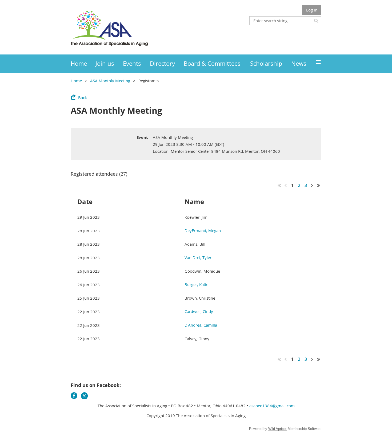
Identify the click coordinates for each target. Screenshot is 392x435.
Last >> (318, 185)
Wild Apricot (277, 429)
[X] (84, 395)
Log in (311, 10)
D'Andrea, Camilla (201, 325)
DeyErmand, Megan (203, 230)
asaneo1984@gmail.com (272, 405)
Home (76, 80)
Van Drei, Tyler (198, 257)
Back (82, 97)
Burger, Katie (196, 284)
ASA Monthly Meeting (110, 80)
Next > (312, 185)
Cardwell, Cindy (199, 311)
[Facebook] (74, 395)
